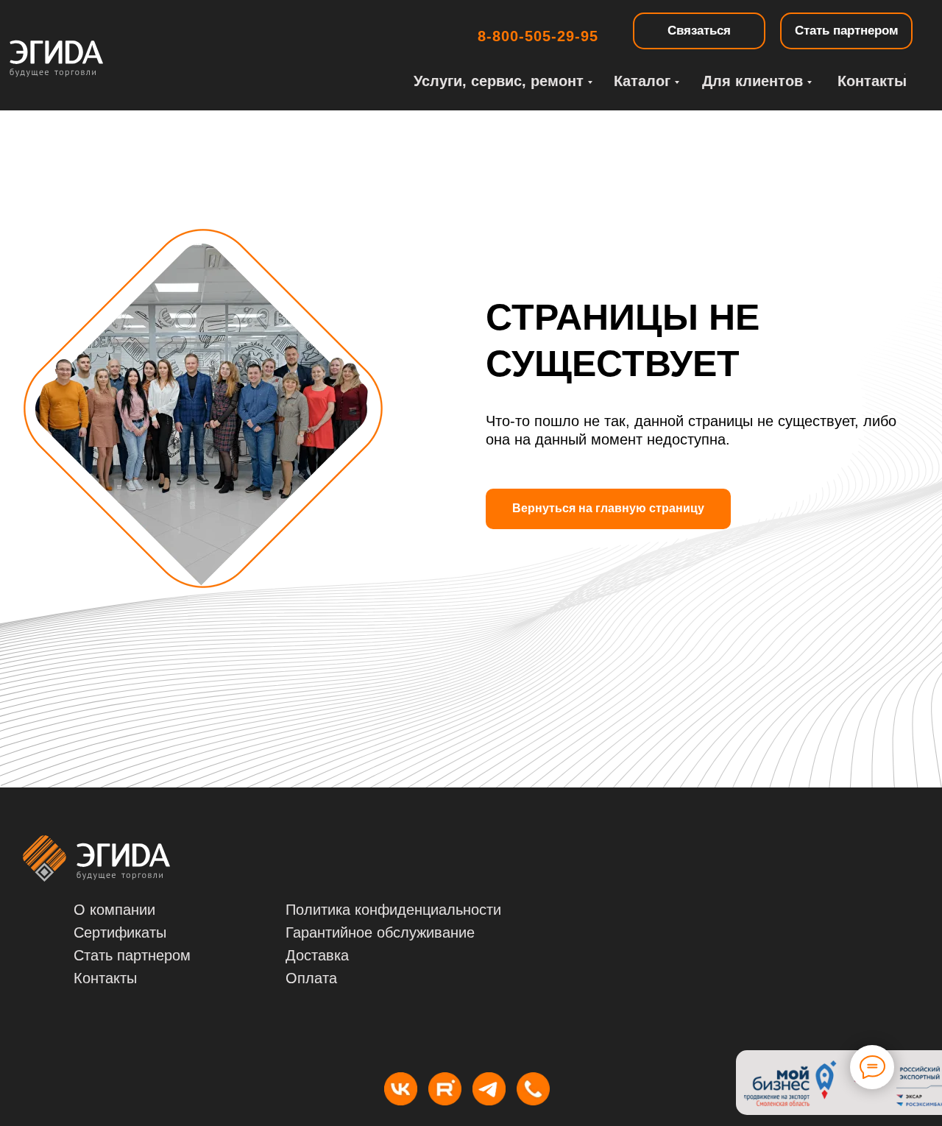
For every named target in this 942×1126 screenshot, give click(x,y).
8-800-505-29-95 (538, 36)
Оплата (311, 978)
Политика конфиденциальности (393, 910)
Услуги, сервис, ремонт (499, 81)
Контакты (872, 81)
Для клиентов (752, 81)
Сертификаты (120, 932)
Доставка (317, 955)
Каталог (642, 81)
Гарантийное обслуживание (380, 932)
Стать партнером (132, 955)
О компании (114, 910)
